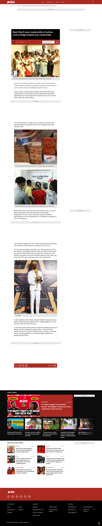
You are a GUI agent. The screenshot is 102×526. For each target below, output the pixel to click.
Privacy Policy (36, 515)
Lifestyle (57, 2)
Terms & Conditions (38, 512)
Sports (63, 2)
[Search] (93, 2)
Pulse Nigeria (71, 507)
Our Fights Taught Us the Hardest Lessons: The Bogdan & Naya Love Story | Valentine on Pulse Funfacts (56, 406)
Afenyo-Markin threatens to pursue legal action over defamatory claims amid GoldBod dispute (24, 461)
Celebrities (19, 5)
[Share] (57, 42)
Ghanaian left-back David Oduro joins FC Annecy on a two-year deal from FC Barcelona (55, 450)
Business (21, 509)
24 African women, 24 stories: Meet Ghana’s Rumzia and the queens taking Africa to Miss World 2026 (54, 472)
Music (8, 430)
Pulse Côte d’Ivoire (86, 510)
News (43, 2)
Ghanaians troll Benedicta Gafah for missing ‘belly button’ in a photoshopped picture (68, 435)
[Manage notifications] (99, 523)
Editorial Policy (53, 507)
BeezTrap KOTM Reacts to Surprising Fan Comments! (14, 433)
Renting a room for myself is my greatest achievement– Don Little (33, 434)
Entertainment (49, 2)
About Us (35, 507)
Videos (26, 430)
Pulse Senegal (87, 507)
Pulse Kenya (71, 509)
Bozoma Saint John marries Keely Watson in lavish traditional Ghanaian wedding (25, 471)
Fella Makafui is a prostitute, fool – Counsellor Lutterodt (86, 433)
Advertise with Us (37, 509)
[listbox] (51, 429)
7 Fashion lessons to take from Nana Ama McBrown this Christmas (50, 434)
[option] (15, 429)
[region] (51, 429)
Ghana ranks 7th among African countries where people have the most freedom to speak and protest (55, 461)
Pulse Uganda (71, 512)
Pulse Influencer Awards (53, 510)
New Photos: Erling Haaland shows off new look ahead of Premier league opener (24, 450)
